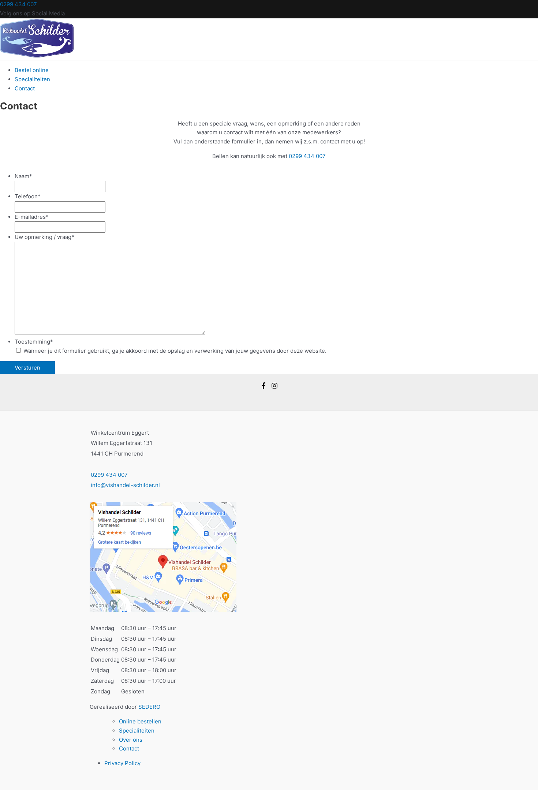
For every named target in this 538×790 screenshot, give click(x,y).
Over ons (130, 739)
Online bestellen (140, 721)
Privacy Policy (122, 763)
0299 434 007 (18, 4)
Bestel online (32, 70)
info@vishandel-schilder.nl (125, 485)
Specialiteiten (32, 79)
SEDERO (149, 706)
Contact (25, 88)
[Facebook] (263, 386)
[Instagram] (274, 386)
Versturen (27, 367)
